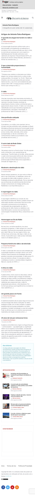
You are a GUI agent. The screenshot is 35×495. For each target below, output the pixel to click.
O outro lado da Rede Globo (11, 143)
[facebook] (3, 487)
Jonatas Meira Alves (18, 416)
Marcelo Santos (16, 398)
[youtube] (12, 487)
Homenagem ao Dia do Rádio (11, 219)
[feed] (17, 487)
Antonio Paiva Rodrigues (9, 41)
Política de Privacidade (25, 466)
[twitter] (8, 487)
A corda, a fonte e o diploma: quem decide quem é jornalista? (21, 414)
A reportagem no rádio (9, 192)
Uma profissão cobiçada (10, 117)
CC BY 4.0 (8, 476)
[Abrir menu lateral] (2, 17)
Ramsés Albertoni (17, 388)
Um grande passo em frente (11, 294)
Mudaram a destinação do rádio (12, 167)
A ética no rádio (7, 268)
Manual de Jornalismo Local (10, 7)
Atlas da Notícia (7, 5)
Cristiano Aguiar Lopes (18, 407)
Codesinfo (15, 5)
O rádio (4, 91)
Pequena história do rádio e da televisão (16, 244)
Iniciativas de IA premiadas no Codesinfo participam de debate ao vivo (21, 375)
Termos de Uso (11, 466)
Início (3, 466)
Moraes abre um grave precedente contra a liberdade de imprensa (21, 404)
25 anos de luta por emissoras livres (14, 318)
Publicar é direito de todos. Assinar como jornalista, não (21, 395)
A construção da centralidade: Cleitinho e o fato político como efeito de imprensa (21, 385)
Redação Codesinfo (17, 378)
